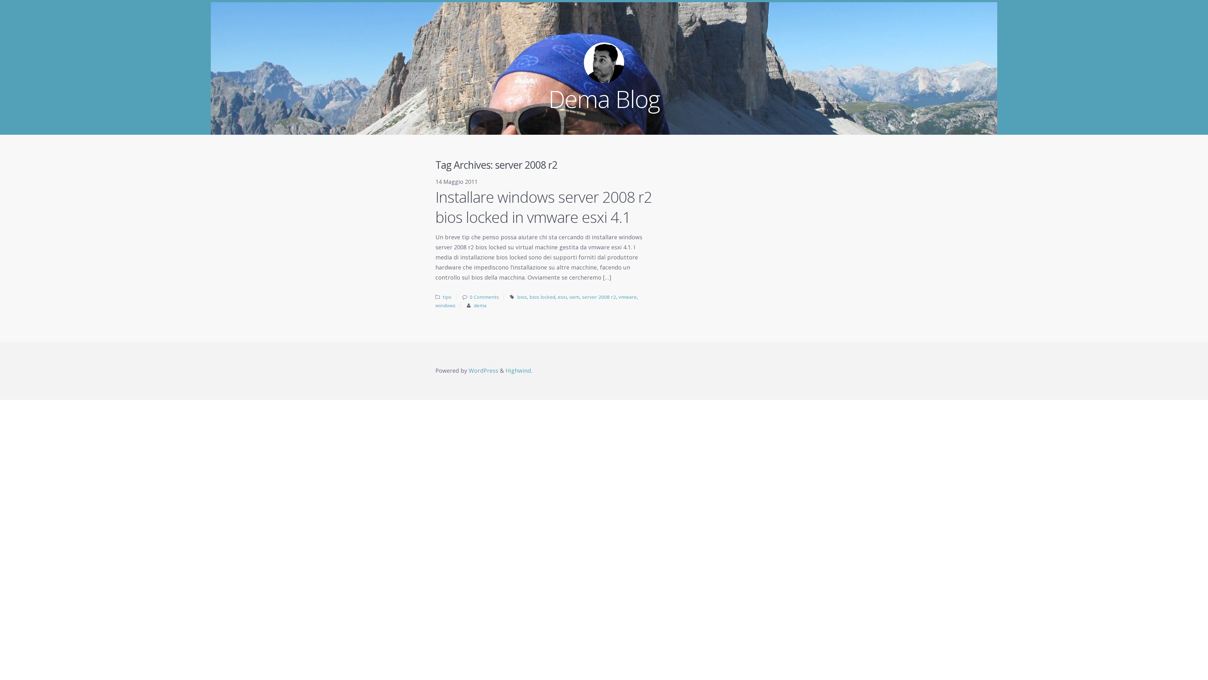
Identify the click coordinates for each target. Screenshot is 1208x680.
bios (522, 297)
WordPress (483, 370)
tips (447, 297)
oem (574, 297)
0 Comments (484, 297)
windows (445, 305)
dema (480, 305)
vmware (627, 297)
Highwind (518, 370)
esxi (562, 297)
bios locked (542, 297)
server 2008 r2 (599, 297)
